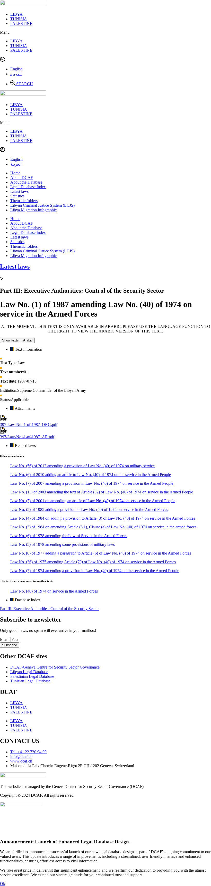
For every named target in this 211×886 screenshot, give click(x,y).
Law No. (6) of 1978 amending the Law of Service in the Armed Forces (68, 535)
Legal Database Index (28, 187)
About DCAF (21, 177)
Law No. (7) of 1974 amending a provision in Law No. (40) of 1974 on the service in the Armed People (94, 570)
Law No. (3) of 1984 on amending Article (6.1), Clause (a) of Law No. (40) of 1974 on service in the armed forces (103, 527)
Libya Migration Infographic (33, 210)
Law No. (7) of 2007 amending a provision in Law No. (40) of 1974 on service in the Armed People (91, 483)
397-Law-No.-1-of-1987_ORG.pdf (28, 424)
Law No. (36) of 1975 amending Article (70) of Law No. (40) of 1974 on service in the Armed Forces (93, 562)
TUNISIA (18, 19)
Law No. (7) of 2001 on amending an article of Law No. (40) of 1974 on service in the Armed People (92, 501)
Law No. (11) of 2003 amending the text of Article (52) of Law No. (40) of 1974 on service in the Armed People (101, 492)
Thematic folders (24, 200)
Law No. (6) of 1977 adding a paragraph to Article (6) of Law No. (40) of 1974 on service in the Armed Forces (100, 553)
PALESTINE (21, 23)
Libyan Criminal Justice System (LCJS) (42, 205)
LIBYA (16, 14)
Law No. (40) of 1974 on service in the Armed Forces (54, 591)
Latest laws (19, 191)
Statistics (17, 196)
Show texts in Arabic (17, 340)
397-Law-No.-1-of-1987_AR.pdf (27, 437)
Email (5, 639)
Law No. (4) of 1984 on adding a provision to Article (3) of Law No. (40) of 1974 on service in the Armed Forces (102, 518)
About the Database (26, 182)
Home (15, 173)
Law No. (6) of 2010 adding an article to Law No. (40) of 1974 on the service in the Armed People (90, 474)
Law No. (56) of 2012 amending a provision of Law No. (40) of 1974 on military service (82, 466)
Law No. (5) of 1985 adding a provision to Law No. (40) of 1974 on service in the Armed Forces (89, 509)
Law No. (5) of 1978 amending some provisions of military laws (62, 544)
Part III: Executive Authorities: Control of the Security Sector (49, 608)
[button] (105, 32)
